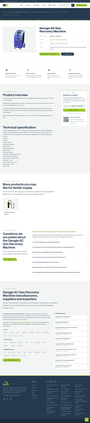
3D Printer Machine (65, 389)
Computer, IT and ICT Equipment (66, 414)
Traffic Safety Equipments (81, 389)
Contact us (34, 398)
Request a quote (81, 5)
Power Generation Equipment (79, 410)
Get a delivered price (11, 360)
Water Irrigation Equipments (64, 399)
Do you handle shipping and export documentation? (45, 262)
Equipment (36, 5)
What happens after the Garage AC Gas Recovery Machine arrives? (49, 267)
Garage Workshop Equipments (22, 12)
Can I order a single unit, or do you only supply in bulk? (46, 242)
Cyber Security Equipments (78, 385)
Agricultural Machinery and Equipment (53, 392)
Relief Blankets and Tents (52, 389)
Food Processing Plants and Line (52, 385)
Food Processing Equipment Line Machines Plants (81, 401)
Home (21, 5)
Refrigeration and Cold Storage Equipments (66, 408)
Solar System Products (52, 404)
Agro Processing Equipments (65, 392)
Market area (52, 5)
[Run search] (72, 5)
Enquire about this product (49, 54)
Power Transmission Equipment (80, 414)
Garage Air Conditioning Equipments (40, 12)
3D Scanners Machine (66, 395)
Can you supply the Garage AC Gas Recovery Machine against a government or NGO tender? (56, 272)
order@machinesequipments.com (11, 1)
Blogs (43, 5)
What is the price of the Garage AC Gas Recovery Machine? (47, 252)
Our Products (10, 12)
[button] (87, 420)
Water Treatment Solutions (79, 392)
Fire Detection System (66, 402)
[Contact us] (7, 399)
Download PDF (68, 54)
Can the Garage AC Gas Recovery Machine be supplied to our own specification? (53, 247)
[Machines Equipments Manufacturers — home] (6, 384)
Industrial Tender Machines (50, 408)
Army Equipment (50, 402)
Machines (34, 390)
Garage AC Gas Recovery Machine (59, 43)
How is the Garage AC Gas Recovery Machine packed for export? (49, 257)
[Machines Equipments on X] (11, 399)
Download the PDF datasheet (75, 113)
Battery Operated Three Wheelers (52, 399)
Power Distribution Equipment (79, 406)
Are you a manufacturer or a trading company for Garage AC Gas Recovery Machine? (54, 231)
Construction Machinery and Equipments (80, 396)
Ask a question (9, 259)
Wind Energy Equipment (66, 411)
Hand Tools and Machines (52, 395)
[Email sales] (4, 399)
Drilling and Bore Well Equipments (65, 385)
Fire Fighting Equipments (66, 404)
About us (28, 5)
